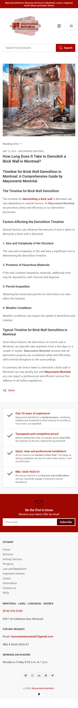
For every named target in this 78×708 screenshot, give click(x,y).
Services (8, 554)
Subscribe (66, 522)
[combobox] (39, 48)
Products (8, 564)
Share (11, 390)
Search (68, 48)
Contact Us (9, 588)
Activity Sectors (12, 559)
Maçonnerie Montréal (43, 688)
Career (7, 578)
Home (6, 549)
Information (10, 583)
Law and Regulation (14, 568)
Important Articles (14, 573)
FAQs (6, 592)
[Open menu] (71, 26)
